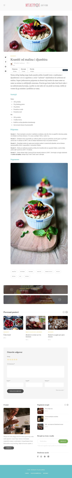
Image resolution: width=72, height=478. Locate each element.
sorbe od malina (16, 154)
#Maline (39, 271)
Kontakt (45, 473)
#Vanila (27, 276)
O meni (27, 473)
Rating (8, 356)
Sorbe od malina (24, 290)
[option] (13, 327)
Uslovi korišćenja (36, 473)
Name (8, 380)
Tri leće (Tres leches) (46, 300)
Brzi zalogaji (31, 332)
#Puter (58, 271)
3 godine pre (22, 63)
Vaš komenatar (11, 364)
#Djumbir (22, 271)
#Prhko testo (48, 271)
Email (27, 380)
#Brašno (14, 271)
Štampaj (65, 70)
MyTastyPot (16, 63)
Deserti (13, 56)
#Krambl (31, 271)
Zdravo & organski (33, 288)
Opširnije (8, 447)
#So (20, 276)
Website (47, 380)
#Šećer (13, 276)
